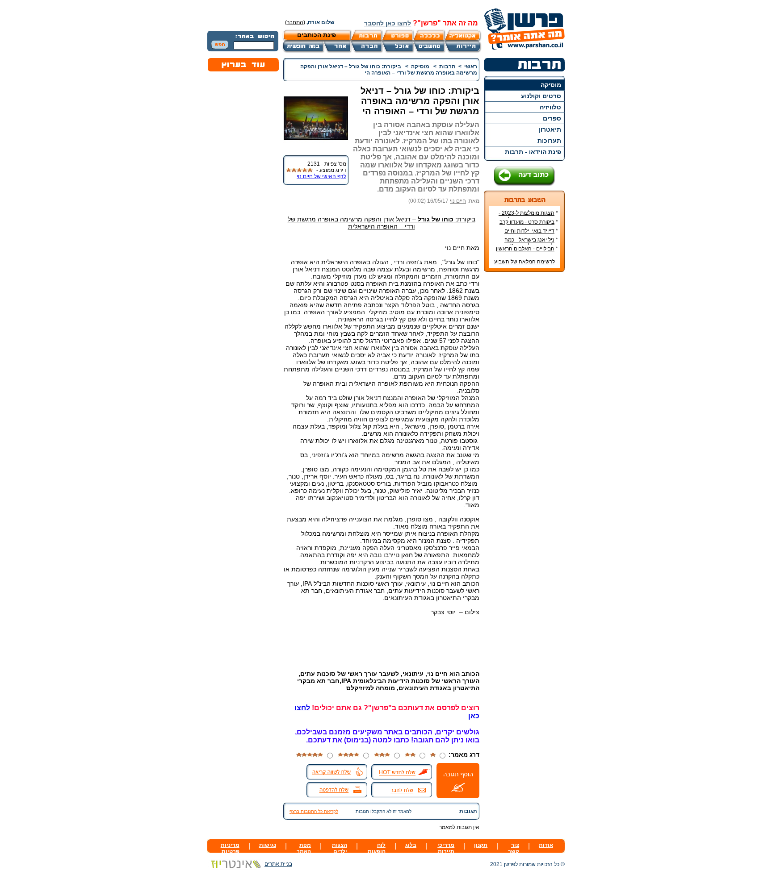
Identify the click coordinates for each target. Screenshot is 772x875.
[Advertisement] (524, 412)
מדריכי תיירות (445, 848)
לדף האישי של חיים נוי (321, 176)
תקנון (480, 845)
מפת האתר (304, 848)
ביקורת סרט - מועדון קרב (526, 222)
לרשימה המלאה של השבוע (524, 261)
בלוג (410, 845)
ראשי (470, 66)
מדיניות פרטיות (230, 848)
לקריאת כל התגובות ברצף (314, 811)
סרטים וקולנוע (541, 96)
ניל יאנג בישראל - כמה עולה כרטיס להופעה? (531, 243)
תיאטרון (550, 129)
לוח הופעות (377, 848)
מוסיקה (551, 84)
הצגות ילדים (339, 848)
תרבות (447, 66)
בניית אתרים (278, 864)
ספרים (552, 118)
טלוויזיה (550, 107)
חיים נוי (458, 201)
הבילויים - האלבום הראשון (525, 249)
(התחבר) (295, 22)
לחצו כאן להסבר (387, 23)
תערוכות (549, 140)
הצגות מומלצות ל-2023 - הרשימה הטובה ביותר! (528, 216)
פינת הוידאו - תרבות (533, 151)
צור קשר (513, 848)
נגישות (267, 845)
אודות (546, 845)
